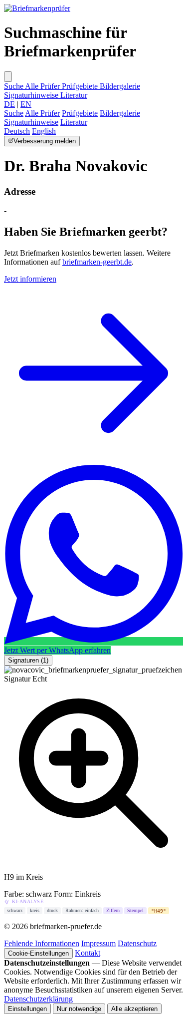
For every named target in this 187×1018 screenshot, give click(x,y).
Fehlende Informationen (41, 943)
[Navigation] (8, 76)
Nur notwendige (79, 1009)
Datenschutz (137, 943)
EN (25, 104)
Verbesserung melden (44, 141)
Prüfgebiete (81, 86)
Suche (14, 86)
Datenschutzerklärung (38, 999)
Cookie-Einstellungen (38, 953)
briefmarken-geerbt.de (97, 262)
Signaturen (28, 660)
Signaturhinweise (32, 95)
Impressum (98, 943)
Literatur (73, 95)
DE (9, 104)
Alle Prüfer (43, 86)
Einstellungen (27, 1009)
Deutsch (17, 131)
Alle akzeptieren (134, 1009)
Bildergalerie (120, 86)
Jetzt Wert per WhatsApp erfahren (57, 650)
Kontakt (87, 953)
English (44, 131)
